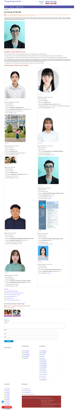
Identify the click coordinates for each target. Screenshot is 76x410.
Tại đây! (23, 303)
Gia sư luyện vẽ (43, 377)
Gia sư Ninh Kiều (26, 350)
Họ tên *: (5, 329)
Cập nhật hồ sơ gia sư (26, 388)
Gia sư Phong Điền (26, 354)
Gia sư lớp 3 (7, 392)
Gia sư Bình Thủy (26, 356)
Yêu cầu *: (6, 322)
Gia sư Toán (42, 354)
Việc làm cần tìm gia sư (27, 390)
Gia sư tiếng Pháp (43, 367)
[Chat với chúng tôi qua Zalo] (3, 402)
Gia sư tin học (43, 376)
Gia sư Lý (42, 356)
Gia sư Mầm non (43, 350)
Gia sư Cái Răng (26, 352)
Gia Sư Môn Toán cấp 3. (9, 298)
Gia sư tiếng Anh (43, 359)
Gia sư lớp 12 (7, 408)
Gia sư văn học (43, 368)
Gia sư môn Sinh (43, 370)
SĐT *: (5, 333)
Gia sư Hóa (42, 358)
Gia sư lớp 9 (7, 403)
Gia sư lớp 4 (7, 394)
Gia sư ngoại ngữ (44, 372)
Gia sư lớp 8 (7, 401)
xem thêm (15, 112)
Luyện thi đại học (43, 379)
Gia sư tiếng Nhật (43, 365)
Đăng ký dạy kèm (19, 6)
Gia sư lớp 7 (7, 399)
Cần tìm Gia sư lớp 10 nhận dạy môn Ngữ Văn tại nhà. (14, 292)
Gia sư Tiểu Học (43, 352)
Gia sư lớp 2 (7, 390)
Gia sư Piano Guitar (44, 374)
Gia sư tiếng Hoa (43, 361)
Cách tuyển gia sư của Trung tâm (28, 394)
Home (6, 6)
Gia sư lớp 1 (7, 388)
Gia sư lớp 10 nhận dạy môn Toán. (11, 296)
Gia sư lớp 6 (7, 397)
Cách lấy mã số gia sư (26, 392)
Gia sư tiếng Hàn (43, 363)
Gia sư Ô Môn (25, 358)
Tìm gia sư (11, 6)
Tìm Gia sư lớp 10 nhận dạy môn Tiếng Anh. (12, 294)
